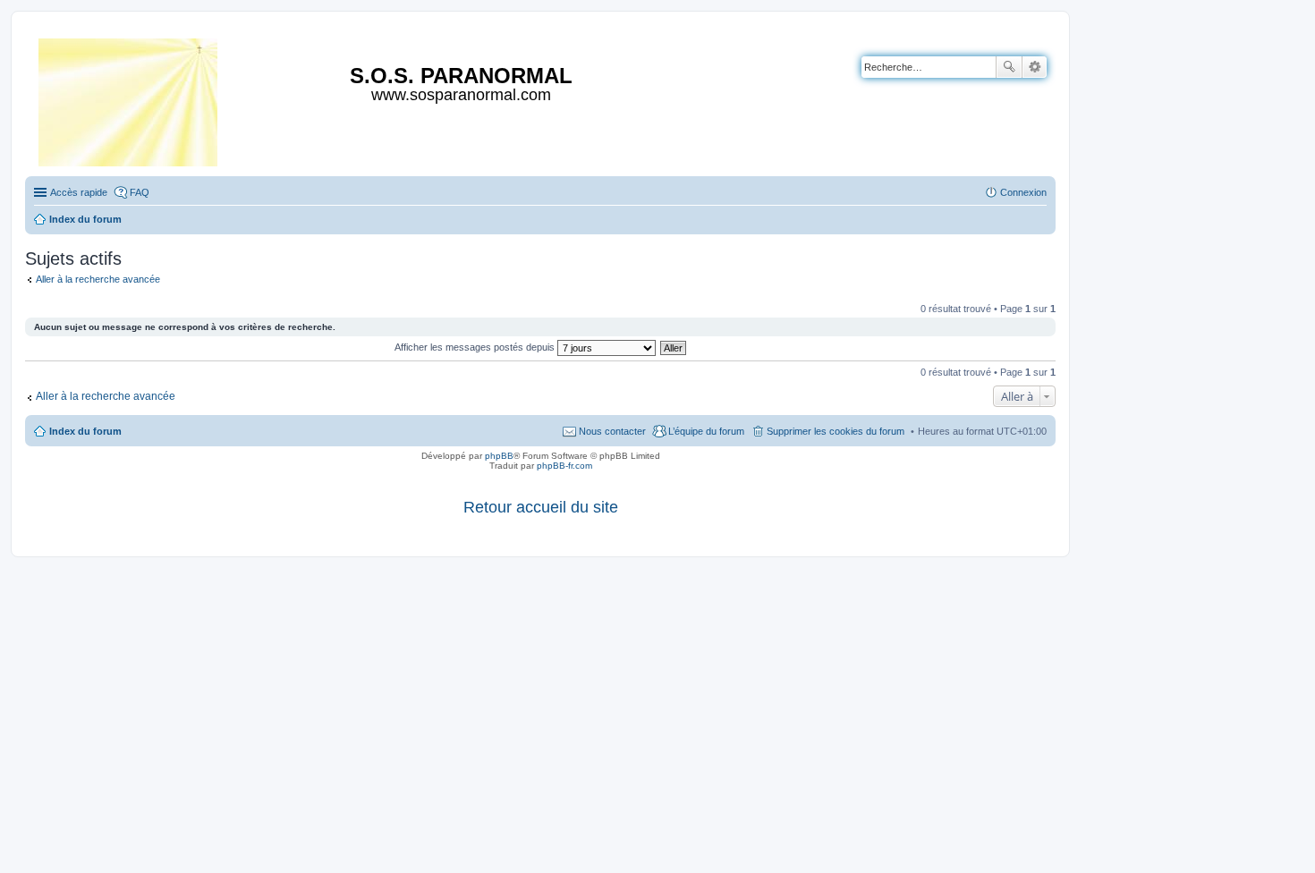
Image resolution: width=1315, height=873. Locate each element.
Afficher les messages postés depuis (475, 347)
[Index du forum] (129, 99)
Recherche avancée (1034, 67)
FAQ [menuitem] (139, 192)
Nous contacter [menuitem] (612, 431)
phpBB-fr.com (564, 465)
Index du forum (85, 431)
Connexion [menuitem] (1023, 192)
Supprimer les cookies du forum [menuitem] (835, 431)
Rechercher (1009, 67)
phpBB (499, 456)
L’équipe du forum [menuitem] (706, 431)
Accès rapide (78, 192)
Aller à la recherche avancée (98, 279)
